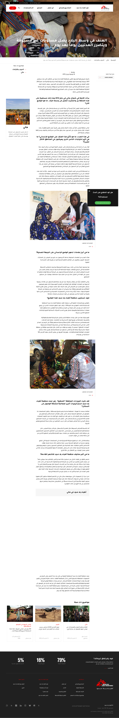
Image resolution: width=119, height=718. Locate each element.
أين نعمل (64, 684)
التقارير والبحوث (62, 691)
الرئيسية (113, 60)
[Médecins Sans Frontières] (104, 689)
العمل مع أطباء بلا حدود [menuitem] (35, 3)
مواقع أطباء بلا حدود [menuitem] (23, 3)
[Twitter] (39, 705)
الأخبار (64, 688)
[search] (19, 8)
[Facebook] (34, 705)
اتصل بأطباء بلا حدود (43, 695)
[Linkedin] (21, 705)
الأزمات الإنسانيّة (80, 691)
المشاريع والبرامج (79, 684)
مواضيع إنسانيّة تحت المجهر (77, 695)
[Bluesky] (30, 705)
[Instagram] (25, 705)
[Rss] (11, 705)
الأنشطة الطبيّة (80, 688)
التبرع (13, 8)
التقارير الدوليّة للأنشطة (60, 695)
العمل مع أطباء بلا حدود (18, 684)
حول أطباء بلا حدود (43, 684)
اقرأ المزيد (110, 668)
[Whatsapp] (7, 705)
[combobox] (106, 77)
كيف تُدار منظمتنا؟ (44, 688)
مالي (107, 60)
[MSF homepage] (105, 8)
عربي (13, 3)
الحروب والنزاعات (99, 60)
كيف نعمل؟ (45, 691)
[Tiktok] (16, 705)
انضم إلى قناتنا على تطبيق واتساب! (103, 202)
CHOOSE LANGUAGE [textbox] (109, 77)
